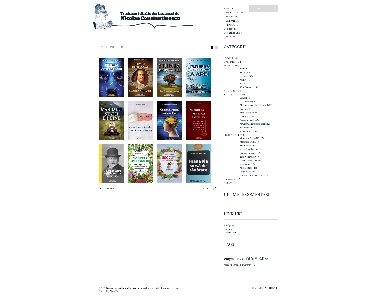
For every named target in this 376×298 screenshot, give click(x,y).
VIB (226, 182)
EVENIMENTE (231, 61)
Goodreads (229, 228)
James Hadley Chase (249, 160)
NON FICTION (231, 94)
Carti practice (246, 101)
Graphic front (230, 232)
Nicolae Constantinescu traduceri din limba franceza (130, 287)
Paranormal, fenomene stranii (253, 123)
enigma (230, 258)
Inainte (206, 188)
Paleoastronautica (248, 120)
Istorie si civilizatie (248, 112)
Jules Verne (245, 164)
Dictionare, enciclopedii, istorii (254, 105)
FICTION (228, 65)
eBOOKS (228, 57)
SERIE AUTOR (231, 134)
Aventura (244, 68)
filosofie (241, 259)
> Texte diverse (233, 33)
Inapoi (110, 188)
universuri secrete (237, 264)
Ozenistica (244, 116)
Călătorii (243, 97)
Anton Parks (245, 145)
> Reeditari (230, 16)
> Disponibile (231, 28)
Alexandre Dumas (248, 141)
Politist (243, 79)
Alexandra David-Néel (250, 138)
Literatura (244, 75)
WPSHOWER (271, 287)
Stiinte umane (246, 131)
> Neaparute (231, 24)
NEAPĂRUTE (231, 90)
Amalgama (229, 225)
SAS (267, 259)
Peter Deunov (246, 167)
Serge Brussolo (247, 171)
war (254, 264)
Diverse (243, 108)
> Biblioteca (231, 20)
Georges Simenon (248, 152)
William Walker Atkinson (251, 175)
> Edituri (229, 8)
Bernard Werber (247, 149)
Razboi (243, 83)
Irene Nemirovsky (248, 156)
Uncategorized (230, 178)
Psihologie (244, 127)
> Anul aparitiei (233, 12)
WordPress (115, 291)
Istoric (242, 72)
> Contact (229, 37)
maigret (255, 258)
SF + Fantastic (246, 87)
